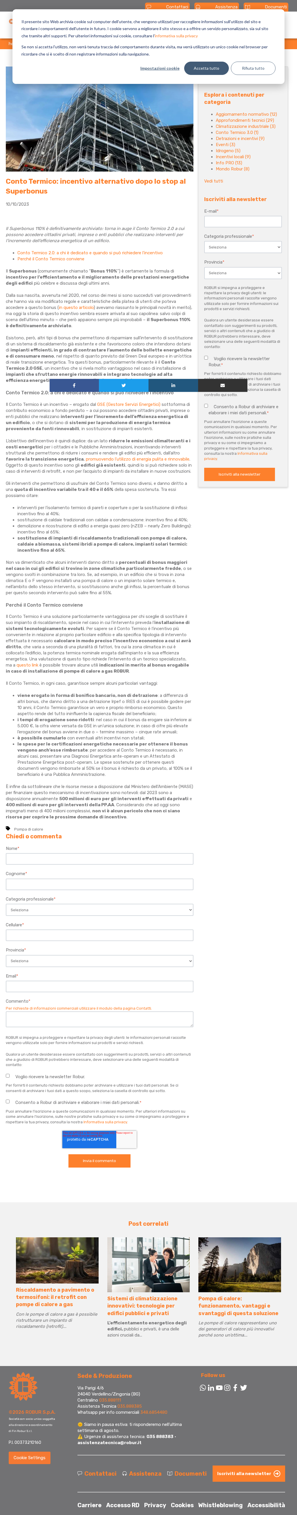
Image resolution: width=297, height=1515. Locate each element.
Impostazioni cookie (160, 68)
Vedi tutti (213, 181)
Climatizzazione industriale (246, 126)
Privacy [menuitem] (155, 1505)
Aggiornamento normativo (246, 114)
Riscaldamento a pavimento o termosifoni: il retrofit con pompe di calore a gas (55, 1297)
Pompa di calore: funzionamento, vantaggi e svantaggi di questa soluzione (238, 1305)
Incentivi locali (233, 156)
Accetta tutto (206, 68)
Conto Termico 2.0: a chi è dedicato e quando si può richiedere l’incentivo (90, 252)
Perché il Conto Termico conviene (50, 259)
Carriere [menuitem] (89, 1505)
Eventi (225, 144)
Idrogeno (228, 150)
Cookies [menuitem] (182, 1505)
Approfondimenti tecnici (245, 120)
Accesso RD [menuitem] (123, 1505)
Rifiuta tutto (253, 68)
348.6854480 (153, 1412)
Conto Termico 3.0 (237, 132)
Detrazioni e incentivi (240, 138)
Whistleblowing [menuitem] (220, 1505)
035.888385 (129, 1406)
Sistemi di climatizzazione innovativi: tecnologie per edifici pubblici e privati (142, 1305)
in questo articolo (76, 307)
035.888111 (110, 1400)
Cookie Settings (30, 1457)
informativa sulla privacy (176, 35)
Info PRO (229, 162)
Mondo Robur (232, 169)
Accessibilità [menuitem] (266, 1505)
